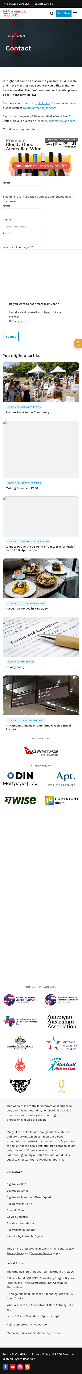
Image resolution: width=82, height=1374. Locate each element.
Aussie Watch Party (19, 1203)
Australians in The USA (21, 1229)
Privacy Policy (15, 1253)
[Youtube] (12, 1367)
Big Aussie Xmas (18, 1190)
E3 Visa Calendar (17, 1216)
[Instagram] (20, 1367)
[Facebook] (5, 1367)
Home (9, 36)
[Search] (52, 13)
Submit (11, 336)
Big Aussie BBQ (16, 1184)
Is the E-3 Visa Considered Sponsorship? (33, 1316)
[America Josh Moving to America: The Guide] (14, 13)
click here (44, 103)
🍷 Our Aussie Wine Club (16, 3)
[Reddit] (27, 1367)
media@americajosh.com (39, 108)
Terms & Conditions (16, 1354)
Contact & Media (44, 3)
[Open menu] (75, 14)
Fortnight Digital (32, 1236)
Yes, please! (19, 321)
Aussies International (21, 1223)
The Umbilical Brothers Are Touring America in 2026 (40, 1271)
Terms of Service (41, 1253)
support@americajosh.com (31, 1324)
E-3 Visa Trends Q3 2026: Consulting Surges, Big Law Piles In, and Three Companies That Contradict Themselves (41, 1282)
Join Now (64, 13)
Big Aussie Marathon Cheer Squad (29, 1197)
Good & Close (16, 1210)
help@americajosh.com (59, 121)
